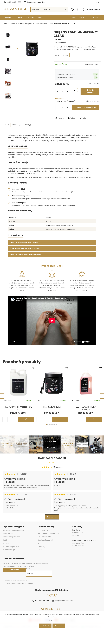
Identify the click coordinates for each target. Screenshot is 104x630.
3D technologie (9, 550)
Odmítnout (45, 626)
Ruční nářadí (8, 533)
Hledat (65, 9)
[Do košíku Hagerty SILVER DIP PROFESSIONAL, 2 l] (26, 419)
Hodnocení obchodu (52, 458)
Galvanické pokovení (11, 537)
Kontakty (96, 17)
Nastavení (52, 621)
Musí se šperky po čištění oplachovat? (26, 254)
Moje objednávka (44, 537)
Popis (7, 125)
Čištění (5, 540)
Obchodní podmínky (46, 540)
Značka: (60, 42)
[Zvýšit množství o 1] (67, 91)
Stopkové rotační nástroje (13, 530)
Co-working (84, 17)
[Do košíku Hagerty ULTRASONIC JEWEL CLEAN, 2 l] (94, 419)
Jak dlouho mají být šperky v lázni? (25, 248)
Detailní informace (61, 55)
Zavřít (86, 121)
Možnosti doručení (92, 64)
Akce (20, 17)
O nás (40, 550)
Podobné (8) (16, 125)
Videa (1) (28, 125)
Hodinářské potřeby (11, 546)
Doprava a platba (45, 530)
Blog (73, 17)
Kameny (6, 543)
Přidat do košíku (90, 91)
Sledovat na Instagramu (52, 444)
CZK (97, 2)
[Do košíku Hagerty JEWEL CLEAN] (60, 419)
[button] (45, 48)
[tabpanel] (18, 394)
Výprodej (30, 17)
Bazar (40, 17)
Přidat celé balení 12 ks (86, 108)
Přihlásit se (14, 569)
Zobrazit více (52, 517)
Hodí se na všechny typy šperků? (24, 242)
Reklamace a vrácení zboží (48, 533)
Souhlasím (58, 626)
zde (55, 617)
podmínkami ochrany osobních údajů (18, 583)
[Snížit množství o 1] (57, 91)
